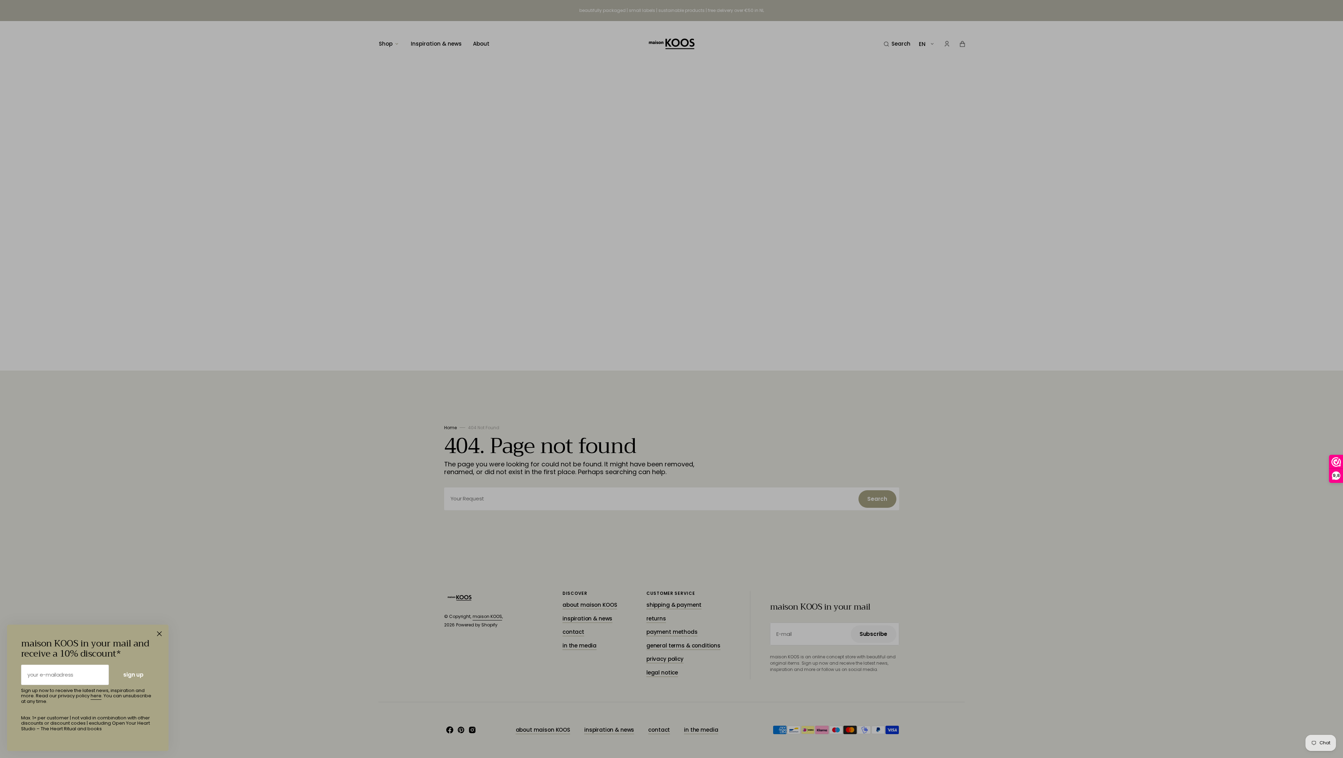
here (96, 695)
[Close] (159, 633)
